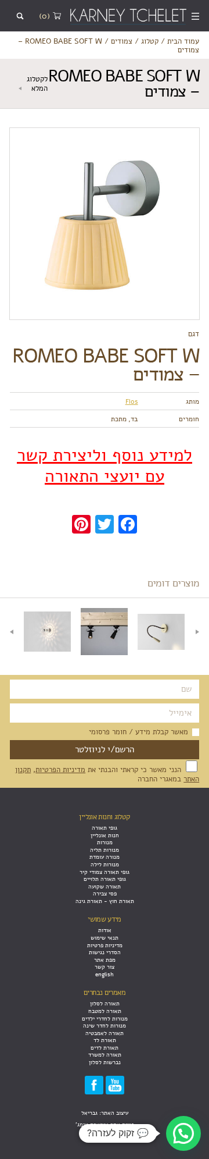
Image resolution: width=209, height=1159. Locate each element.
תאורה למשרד (104, 1054)
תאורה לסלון (105, 1003)
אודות (104, 930)
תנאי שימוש (104, 937)
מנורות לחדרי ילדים (105, 1018)
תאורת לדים (104, 1047)
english (104, 974)
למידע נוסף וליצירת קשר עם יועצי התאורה (104, 466)
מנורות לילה (105, 864)
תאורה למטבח (104, 1011)
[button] (183, 1133)
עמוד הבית (183, 41)
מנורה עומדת (104, 856)
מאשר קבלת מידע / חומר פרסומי (138, 731)
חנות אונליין (105, 835)
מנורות (105, 842)
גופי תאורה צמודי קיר (104, 872)
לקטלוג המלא (37, 83)
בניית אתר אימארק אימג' (104, 1124)
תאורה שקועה (104, 886)
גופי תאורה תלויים (105, 878)
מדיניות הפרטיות (60, 769)
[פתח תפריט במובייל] (196, 16)
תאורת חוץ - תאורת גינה (104, 901)
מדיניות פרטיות (104, 945)
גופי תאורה (104, 827)
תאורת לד (104, 1040)
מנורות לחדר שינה (104, 1025)
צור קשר (104, 966)
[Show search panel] (20, 16)
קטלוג (149, 41)
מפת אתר (105, 959)
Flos (131, 401)
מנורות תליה (104, 849)
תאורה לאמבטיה (104, 1033)
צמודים (121, 41)
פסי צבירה (105, 893)
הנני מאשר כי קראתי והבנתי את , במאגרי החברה (107, 774)
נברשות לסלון (105, 1062)
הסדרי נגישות (105, 952)
